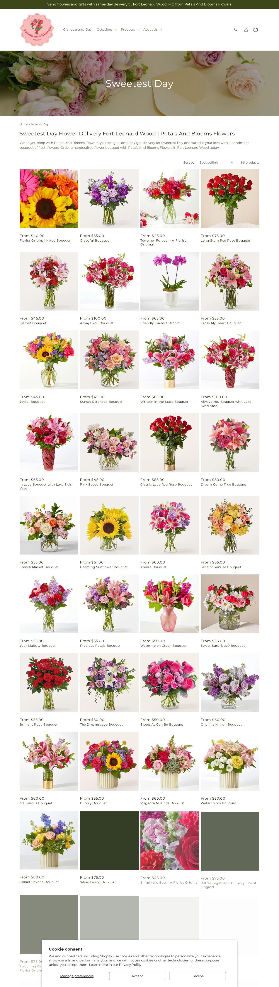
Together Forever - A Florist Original (163, 242)
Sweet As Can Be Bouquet (161, 724)
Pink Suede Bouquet (97, 484)
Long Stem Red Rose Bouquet (225, 240)
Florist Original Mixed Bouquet (45, 240)
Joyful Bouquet (32, 402)
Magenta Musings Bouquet (162, 803)
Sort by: (189, 162)
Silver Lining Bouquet (98, 882)
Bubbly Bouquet (93, 803)
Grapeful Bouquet (94, 240)
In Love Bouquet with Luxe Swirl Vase (46, 486)
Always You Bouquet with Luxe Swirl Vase (226, 404)
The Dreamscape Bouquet (101, 724)
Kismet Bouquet (33, 323)
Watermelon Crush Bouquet (163, 646)
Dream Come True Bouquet (223, 484)
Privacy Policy (130, 965)
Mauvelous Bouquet (36, 803)
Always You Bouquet (97, 323)
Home (24, 124)
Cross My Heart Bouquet (221, 323)
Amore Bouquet (153, 567)
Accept (137, 976)
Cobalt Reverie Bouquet (39, 882)
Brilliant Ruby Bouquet (39, 724)
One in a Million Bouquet (221, 724)
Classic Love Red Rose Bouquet (166, 484)
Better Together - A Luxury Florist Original (228, 884)
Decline (198, 976)
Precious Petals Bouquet (100, 646)
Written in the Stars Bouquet (164, 402)
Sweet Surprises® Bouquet (223, 646)
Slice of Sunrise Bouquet (221, 567)
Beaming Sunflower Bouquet (104, 567)
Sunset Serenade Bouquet (101, 402)
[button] (106, 29)
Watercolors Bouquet (218, 803)
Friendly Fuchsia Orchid (160, 323)
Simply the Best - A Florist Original (169, 882)
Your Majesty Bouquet (38, 646)
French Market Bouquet (39, 567)
